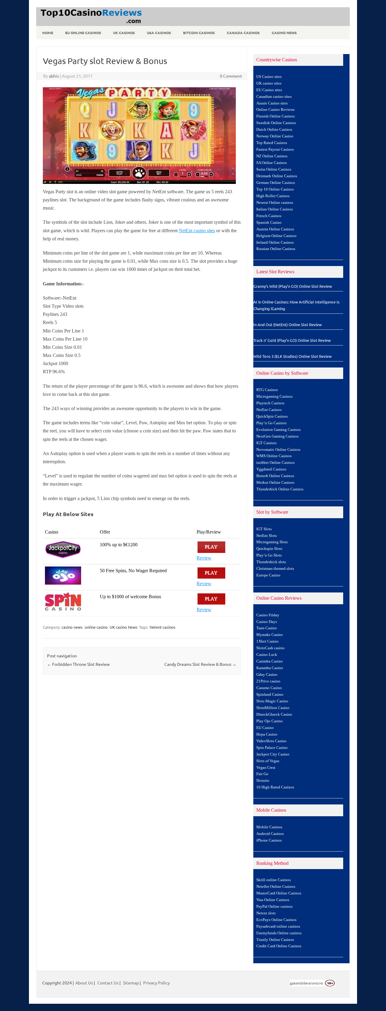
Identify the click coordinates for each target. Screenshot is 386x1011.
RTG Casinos (267, 390)
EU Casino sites (269, 90)
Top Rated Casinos (271, 143)
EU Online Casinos (83, 32)
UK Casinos (124, 32)
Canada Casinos (243, 32)
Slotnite (262, 780)
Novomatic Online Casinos (278, 450)
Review (204, 557)
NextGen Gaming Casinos (277, 436)
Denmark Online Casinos (276, 176)
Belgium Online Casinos (276, 236)
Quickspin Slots (269, 549)
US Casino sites (269, 77)
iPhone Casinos (269, 840)
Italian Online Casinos (274, 209)
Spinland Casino (269, 694)
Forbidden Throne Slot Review (78, 664)
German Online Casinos (275, 183)
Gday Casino (266, 674)
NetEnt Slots (266, 536)
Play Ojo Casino (269, 721)
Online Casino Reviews (275, 110)
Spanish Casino (269, 222)
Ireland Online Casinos (275, 242)
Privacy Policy (156, 982)
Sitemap (131, 982)
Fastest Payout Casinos (275, 149)
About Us (84, 982)
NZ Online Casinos (271, 156)
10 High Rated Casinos (275, 787)
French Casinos (268, 216)
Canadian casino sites (274, 97)
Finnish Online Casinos (275, 116)
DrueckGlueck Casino (274, 714)
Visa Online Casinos (272, 900)
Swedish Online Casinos (276, 123)
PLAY (211, 547)
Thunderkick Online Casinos (279, 489)
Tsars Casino (266, 628)
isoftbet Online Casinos (275, 463)
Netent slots (266, 913)
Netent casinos (163, 627)
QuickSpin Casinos (272, 416)
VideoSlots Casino (271, 741)
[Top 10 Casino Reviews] (90, 24)
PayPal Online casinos (274, 906)
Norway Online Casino (274, 136)
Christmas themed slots (275, 568)
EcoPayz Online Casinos (276, 920)
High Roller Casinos (273, 196)
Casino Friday (267, 615)
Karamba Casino (269, 668)
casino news (72, 627)
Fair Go (262, 774)
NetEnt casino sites (197, 230)
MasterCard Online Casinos (278, 893)
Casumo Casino (269, 688)
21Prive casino (268, 681)
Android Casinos (270, 834)
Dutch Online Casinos (274, 129)
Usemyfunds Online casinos (279, 933)
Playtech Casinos (270, 403)
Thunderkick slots (271, 562)
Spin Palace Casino (272, 748)
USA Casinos (159, 32)
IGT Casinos (266, 443)
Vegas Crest (265, 767)
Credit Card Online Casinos (278, 946)
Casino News (284, 32)
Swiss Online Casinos (273, 169)
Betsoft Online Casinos (275, 476)
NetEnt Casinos (269, 410)
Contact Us (108, 982)
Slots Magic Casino (272, 701)
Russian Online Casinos (275, 249)
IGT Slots (264, 529)
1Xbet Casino (267, 641)
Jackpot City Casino (273, 754)
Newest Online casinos (274, 203)
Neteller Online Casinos (275, 886)
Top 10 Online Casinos (275, 189)
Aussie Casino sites (272, 103)
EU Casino (265, 728)
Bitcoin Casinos (199, 32)
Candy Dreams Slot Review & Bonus (200, 664)
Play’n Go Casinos (271, 423)
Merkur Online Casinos (275, 482)
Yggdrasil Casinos (271, 469)
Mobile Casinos (269, 827)
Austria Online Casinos (275, 229)
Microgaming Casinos (274, 396)
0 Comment (231, 76)
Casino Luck (266, 655)
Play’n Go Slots (269, 555)
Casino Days (266, 622)
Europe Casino (268, 575)
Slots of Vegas (267, 761)
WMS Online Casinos (274, 456)
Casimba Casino (269, 661)
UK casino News (124, 627)
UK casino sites (268, 83)
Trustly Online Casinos (275, 940)
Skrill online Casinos (273, 880)
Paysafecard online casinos (278, 926)
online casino (96, 627)
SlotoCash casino (270, 648)
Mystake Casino (269, 635)
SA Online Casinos (271, 163)
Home (47, 32)
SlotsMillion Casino (273, 708)
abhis (54, 76)
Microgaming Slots (272, 542)
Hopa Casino (266, 734)
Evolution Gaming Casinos (278, 430)
